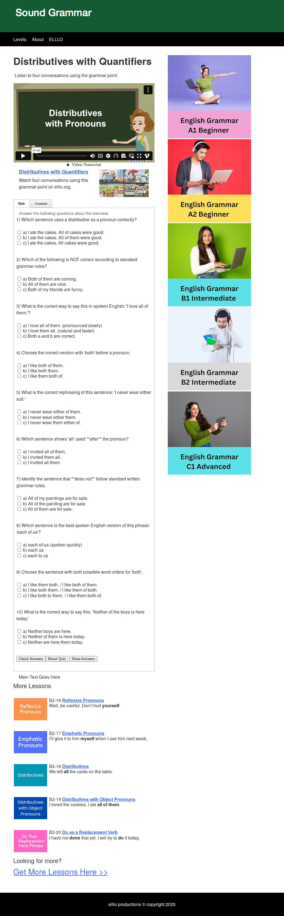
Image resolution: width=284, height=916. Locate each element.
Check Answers (31, 659)
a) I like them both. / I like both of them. (60, 584)
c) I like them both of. (42, 376)
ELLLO (56, 39)
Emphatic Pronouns (83, 733)
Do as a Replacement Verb (90, 832)
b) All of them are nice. (44, 284)
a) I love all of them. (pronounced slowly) (62, 325)
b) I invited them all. (41, 457)
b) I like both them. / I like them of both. (60, 590)
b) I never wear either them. (49, 417)
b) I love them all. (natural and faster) (58, 330)
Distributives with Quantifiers (53, 171)
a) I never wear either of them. (51, 411)
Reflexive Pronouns (83, 700)
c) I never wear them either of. (51, 422)
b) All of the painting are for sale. (54, 503)
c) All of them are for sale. (47, 509)
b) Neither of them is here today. (53, 636)
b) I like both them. (40, 370)
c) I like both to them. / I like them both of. (62, 595)
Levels (19, 39)
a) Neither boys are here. (47, 631)
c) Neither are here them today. (52, 642)
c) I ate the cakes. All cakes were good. (60, 243)
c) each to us (35, 555)
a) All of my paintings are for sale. (55, 498)
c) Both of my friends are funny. (52, 289)
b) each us (33, 550)
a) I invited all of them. (44, 451)
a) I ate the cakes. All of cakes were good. (63, 232)
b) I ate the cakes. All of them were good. (62, 237)
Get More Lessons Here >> (60, 871)
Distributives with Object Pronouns (98, 799)
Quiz (21, 203)
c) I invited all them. (41, 462)
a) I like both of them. (43, 365)
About (38, 39)
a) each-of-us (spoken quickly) (52, 544)
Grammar (41, 203)
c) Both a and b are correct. (49, 336)
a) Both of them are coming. (49, 279)
